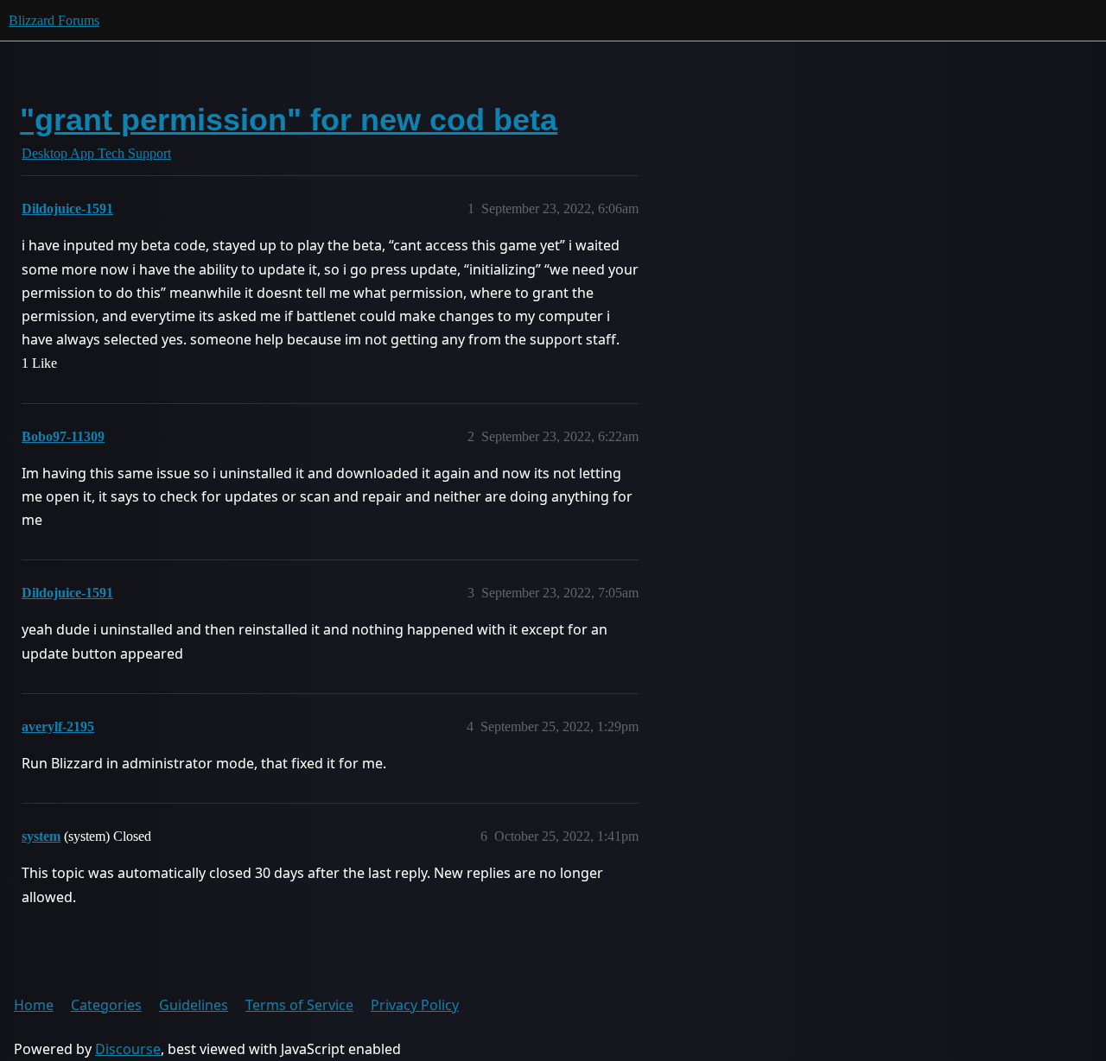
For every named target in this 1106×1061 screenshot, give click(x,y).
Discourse (128, 1048)
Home (34, 1004)
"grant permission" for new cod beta (288, 119)
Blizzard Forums (54, 20)
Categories (106, 1004)
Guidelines (193, 1004)
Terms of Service (299, 1004)
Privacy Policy (415, 1004)
